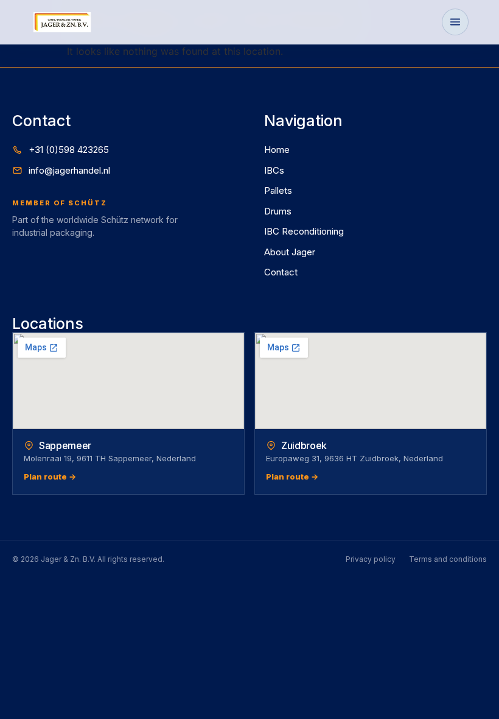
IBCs (274, 170)
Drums (277, 211)
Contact (281, 272)
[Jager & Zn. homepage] (62, 22)
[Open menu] (455, 22)
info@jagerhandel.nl (69, 170)
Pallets (278, 190)
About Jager (289, 252)
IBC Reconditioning (304, 231)
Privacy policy (371, 559)
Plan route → (50, 476)
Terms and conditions (448, 559)
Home (277, 149)
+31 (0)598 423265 (69, 149)
